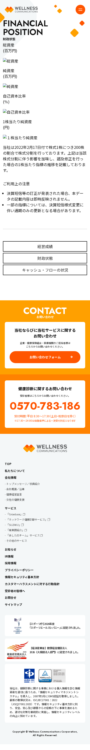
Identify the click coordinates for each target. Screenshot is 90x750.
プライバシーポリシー (19, 570)
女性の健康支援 (15, 499)
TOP (8, 464)
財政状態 (45, 258)
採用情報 (10, 563)
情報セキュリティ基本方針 (22, 577)
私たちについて (15, 471)
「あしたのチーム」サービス (23, 535)
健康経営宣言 (14, 494)
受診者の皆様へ (15, 591)
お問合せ (10, 597)
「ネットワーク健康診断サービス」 (27, 519)
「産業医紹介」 (15, 530)
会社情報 (10, 477)
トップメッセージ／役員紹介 (23, 484)
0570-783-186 (45, 406)
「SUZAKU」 (13, 525)
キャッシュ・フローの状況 (45, 270)
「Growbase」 (14, 514)
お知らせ (10, 549)
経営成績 (45, 246)
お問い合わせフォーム (45, 357)
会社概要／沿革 (15, 489)
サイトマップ (13, 604)
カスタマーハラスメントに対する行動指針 (32, 584)
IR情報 (9, 556)
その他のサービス (16, 540)
